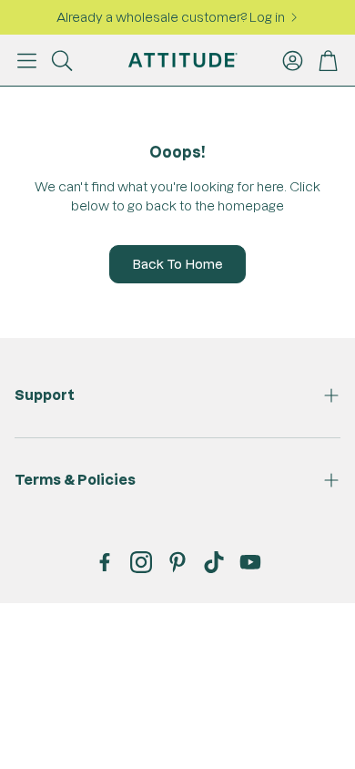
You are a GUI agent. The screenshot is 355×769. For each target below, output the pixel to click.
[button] (27, 60)
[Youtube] (250, 562)
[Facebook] (105, 562)
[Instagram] (141, 562)
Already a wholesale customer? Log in (170, 17)
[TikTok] (214, 562)
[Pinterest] (177, 562)
